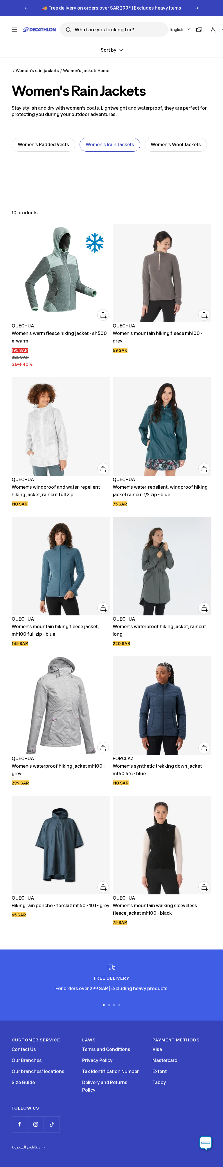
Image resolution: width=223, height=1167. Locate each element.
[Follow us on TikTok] (52, 1124)
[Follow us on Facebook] (20, 1124)
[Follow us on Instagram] (36, 1124)
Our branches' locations (38, 1071)
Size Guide (23, 1082)
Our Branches (27, 1060)
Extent (159, 1071)
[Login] (212, 28)
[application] (205, 1143)
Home (103, 70)
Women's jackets (80, 70)
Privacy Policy (97, 1060)
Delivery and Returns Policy (104, 1086)
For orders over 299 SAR (82, 988)
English (176, 29)
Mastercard (164, 1060)
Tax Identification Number (110, 1071)
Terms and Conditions (106, 1049)
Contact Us (24, 1049)
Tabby (159, 1082)
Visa (157, 1049)
